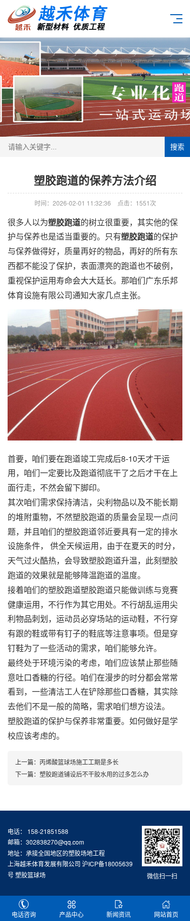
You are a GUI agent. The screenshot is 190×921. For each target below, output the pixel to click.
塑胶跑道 (24, 721)
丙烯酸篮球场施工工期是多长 (79, 761)
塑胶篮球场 (30, 874)
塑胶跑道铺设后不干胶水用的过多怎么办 (94, 774)
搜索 (177, 147)
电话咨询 (24, 914)
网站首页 (166, 914)
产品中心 (71, 914)
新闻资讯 (118, 914)
